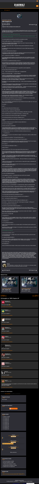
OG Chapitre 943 (6, 419)
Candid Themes (29, 481)
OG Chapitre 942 (6, 420)
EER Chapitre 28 (7, 24)
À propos (4, 261)
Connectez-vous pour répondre (7, 306)
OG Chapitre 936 (6, 428)
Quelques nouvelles (6, 416)
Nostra (9, 23)
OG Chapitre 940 (6, 423)
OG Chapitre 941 (6, 422)
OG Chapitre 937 (6, 427)
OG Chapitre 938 (6, 426)
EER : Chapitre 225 (6, 289)
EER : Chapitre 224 (26, 289)
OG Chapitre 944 (12, 466)
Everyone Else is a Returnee (6, 288)
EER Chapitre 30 (32, 24)
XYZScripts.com (24, 483)
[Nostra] (5, 267)
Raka (10, 291)
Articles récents (8, 261)
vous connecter (7, 393)
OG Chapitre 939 (6, 424)
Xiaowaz (19, 5)
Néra (4, 462)
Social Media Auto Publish (16, 483)
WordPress (16, 481)
